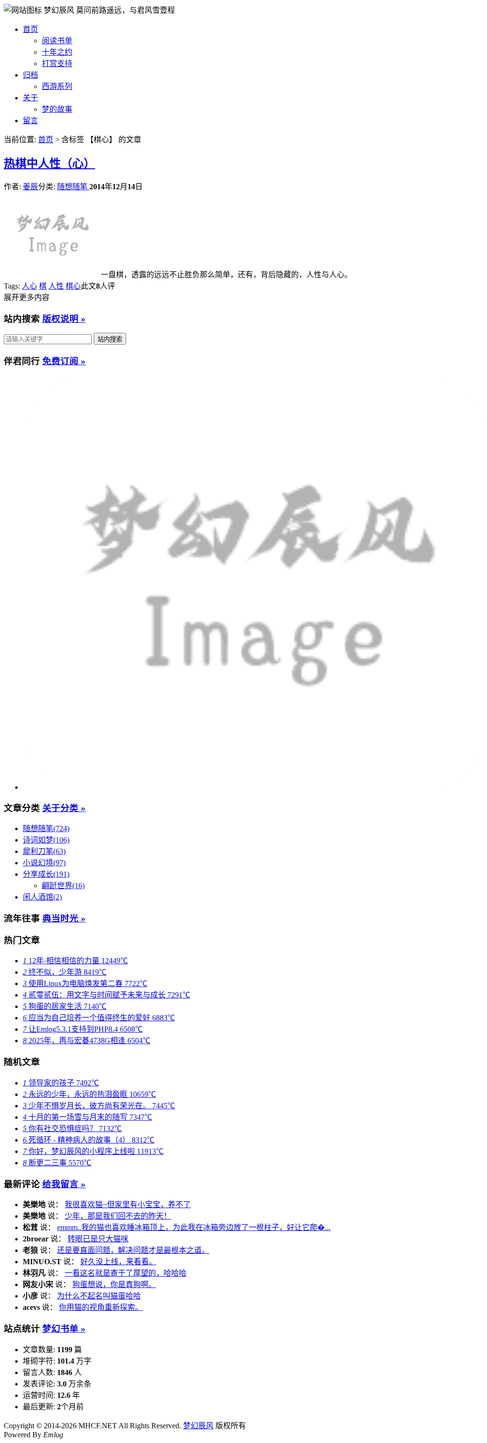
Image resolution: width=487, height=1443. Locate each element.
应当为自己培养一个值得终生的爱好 (99, 1018)
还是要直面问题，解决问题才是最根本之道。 (133, 1250)
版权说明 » (64, 319)
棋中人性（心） (49, 163)
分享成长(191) (46, 874)
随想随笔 (73, 187)
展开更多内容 (26, 297)
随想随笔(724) (46, 828)
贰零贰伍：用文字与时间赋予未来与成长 (106, 995)
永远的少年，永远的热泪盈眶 (89, 1094)
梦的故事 (57, 109)
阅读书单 (57, 41)
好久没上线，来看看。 (118, 1262)
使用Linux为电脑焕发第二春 (85, 983)
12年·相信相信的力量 (75, 961)
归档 (30, 75)
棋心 (73, 286)
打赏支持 (57, 63)
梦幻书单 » (64, 1329)
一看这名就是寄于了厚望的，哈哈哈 (125, 1273)
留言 (30, 120)
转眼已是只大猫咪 (98, 1239)
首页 (30, 29)
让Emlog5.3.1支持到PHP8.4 (83, 1029)
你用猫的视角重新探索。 (101, 1307)
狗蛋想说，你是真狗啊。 (114, 1284)
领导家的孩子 (61, 1083)
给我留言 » (64, 1184)
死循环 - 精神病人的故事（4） (89, 1140)
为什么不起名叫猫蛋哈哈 (99, 1296)
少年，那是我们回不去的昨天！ (118, 1216)
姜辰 (30, 187)
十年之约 (57, 52)
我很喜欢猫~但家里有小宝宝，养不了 (128, 1205)
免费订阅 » (64, 361)
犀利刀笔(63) (44, 851)
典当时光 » (64, 918)
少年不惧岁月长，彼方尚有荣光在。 (99, 1106)
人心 (29, 286)
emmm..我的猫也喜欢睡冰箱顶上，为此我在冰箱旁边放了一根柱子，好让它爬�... (194, 1227)
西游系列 (57, 86)
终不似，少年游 (65, 972)
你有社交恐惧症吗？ (72, 1128)
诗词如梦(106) (46, 840)
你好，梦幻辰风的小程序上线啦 (93, 1151)
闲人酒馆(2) (42, 897)
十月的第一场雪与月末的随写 (87, 1117)
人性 (56, 286)
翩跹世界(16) (63, 885)
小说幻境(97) (44, 863)
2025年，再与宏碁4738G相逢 (86, 1040)
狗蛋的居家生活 (65, 1006)
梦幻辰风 (60, 10)
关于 (30, 98)
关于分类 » (64, 808)
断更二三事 (57, 1163)
